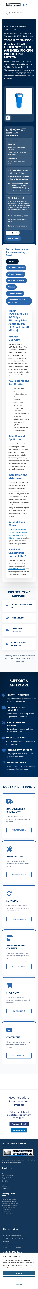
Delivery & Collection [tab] (16, 268)
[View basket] (26, 5)
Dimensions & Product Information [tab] (16, 301)
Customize (19, 1279)
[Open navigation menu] (31, 5)
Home (6, 26)
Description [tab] (12, 261)
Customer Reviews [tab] (15, 293)
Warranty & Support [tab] (15, 274)
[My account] (23, 5)
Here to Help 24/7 (10, 1229)
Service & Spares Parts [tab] (16, 280)
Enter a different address (18, 226)
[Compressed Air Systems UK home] (13, 5)
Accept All (19, 1273)
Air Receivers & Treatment (18, 26)
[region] (19, 1271)
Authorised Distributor (12, 1252)
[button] (8, 118)
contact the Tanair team (16, 569)
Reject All (19, 1284)
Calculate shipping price (18, 216)
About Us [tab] (11, 287)
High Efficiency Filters (11, 30)
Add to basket (13, 238)
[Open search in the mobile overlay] (19, 12)
